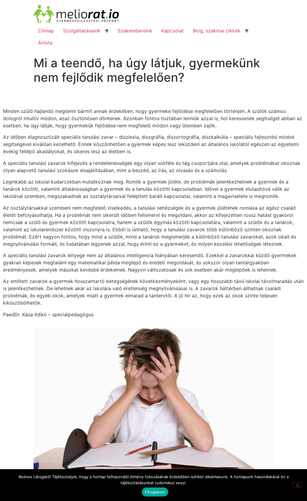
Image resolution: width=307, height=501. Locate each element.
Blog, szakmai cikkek (216, 31)
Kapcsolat (172, 31)
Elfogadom (155, 492)
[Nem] (297, 484)
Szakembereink (135, 31)
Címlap (46, 31)
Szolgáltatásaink (81, 31)
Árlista (45, 43)
